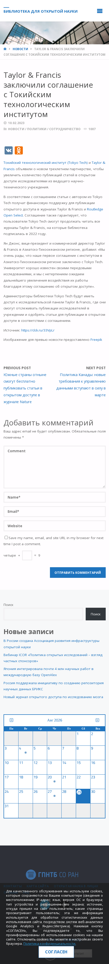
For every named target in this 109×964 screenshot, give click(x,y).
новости (20, 49)
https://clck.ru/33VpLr (38, 330)
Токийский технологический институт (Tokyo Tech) (46, 162)
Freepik (96, 339)
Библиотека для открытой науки (41, 10)
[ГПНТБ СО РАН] (52, 874)
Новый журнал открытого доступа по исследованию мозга (53, 697)
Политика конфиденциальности (49, 943)
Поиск (8, 604)
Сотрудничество (65, 129)
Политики (36, 129)
